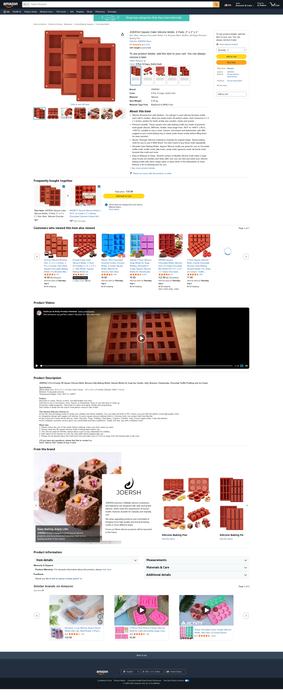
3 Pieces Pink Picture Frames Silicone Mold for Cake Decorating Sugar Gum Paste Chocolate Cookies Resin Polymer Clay (148, 629)
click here (106, 569)
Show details (114, 209)
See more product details (143, 168)
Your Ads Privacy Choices (173, 681)
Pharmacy (100, 11)
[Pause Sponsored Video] (100, 616)
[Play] (36, 365)
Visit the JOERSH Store (140, 41)
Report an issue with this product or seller (152, 173)
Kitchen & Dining (55, 24)
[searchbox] (121, 4)
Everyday (112, 11)
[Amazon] (10, 4)
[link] (85, 195)
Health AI (17, 11)
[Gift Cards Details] (67, 11)
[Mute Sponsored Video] (100, 622)
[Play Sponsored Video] (141, 610)
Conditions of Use (104, 681)
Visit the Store (168, 539)
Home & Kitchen (40, 24)
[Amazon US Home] (102, 673)
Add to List (223, 94)
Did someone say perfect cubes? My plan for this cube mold (71, 314)
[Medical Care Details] (53, 11)
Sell (71, 11)
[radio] (39, 113)
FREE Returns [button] (137, 61)
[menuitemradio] (241, 366)
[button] (6, 12)
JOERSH (230, 72)
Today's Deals (30, 11)
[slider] (136, 365)
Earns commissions (86, 311)
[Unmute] (246, 366)
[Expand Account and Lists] (253, 5)
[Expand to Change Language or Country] (231, 5)
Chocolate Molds (102, 24)
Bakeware (68, 24)
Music (89, 11)
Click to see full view (80, 104)
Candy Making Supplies (83, 24)
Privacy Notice (119, 681)
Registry (80, 11)
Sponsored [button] (38, 590)
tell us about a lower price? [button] (66, 578)
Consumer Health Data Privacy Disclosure (144, 681)
